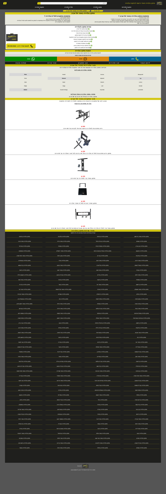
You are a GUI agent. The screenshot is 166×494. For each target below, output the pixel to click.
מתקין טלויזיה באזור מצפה (63, 313)
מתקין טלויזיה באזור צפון (141, 356)
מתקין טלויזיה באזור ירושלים (63, 251)
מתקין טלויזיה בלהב (24, 400)
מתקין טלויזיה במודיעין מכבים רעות (102, 251)
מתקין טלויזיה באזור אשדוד (63, 375)
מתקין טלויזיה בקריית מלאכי (102, 361)
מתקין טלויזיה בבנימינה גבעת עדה (141, 318)
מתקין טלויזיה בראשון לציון (24, 337)
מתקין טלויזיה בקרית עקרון (24, 414)
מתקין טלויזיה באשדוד (141, 279)
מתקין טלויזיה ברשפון (141, 323)
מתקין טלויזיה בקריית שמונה (141, 385)
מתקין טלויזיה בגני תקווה (24, 342)
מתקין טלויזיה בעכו (141, 433)
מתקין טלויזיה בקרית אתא (102, 385)
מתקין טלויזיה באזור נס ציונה (102, 371)
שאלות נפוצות (20, 63)
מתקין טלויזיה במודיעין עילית (63, 361)
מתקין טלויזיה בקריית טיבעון (25, 366)
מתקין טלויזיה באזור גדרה (63, 241)
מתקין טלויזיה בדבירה (24, 284)
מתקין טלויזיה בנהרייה (24, 375)
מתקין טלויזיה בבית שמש (24, 265)
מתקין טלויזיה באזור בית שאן (141, 236)
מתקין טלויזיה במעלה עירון (63, 404)
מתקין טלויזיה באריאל (24, 246)
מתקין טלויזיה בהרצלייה (102, 375)
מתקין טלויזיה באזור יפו (102, 284)
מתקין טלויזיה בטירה (24, 428)
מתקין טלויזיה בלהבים (63, 236)
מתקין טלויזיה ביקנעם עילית (24, 275)
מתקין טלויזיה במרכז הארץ (141, 303)
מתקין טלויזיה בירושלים (102, 294)
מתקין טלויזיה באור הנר (24, 289)
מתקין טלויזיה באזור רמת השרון (24, 255)
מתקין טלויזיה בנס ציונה (63, 385)
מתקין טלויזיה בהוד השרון (63, 332)
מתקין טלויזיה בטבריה (63, 423)
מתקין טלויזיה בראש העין (24, 443)
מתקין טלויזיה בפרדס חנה (102, 337)
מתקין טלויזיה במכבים (24, 438)
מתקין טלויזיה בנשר (63, 284)
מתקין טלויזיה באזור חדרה (63, 308)
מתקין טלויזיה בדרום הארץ (141, 400)
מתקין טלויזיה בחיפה (63, 337)
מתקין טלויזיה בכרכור (63, 279)
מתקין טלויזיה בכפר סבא (24, 279)
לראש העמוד (145, 63)
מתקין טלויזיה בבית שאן (102, 366)
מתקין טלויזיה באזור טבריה (141, 419)
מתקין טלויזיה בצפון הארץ (141, 299)
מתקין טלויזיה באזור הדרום (63, 380)
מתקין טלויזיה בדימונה (141, 361)
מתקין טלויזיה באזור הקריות (24, 294)
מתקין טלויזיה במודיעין (102, 356)
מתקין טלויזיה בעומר (24, 448)
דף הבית (97, 10)
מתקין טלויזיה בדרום (102, 342)
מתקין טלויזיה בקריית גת (63, 351)
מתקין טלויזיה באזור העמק (24, 332)
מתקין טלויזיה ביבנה (103, 428)
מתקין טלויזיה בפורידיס (141, 347)
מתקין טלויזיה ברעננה (102, 279)
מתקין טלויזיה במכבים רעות (63, 428)
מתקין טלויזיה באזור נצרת (141, 308)
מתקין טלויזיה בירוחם (141, 414)
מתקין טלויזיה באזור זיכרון (141, 260)
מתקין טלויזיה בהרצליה (141, 366)
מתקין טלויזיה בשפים (141, 448)
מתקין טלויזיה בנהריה (63, 342)
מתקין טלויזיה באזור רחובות (24, 433)
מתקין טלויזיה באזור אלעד (102, 433)
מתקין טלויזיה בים (141, 337)
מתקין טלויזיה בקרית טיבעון (63, 275)
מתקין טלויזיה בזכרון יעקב (24, 390)
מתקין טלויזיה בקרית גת (102, 419)
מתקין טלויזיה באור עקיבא (141, 332)
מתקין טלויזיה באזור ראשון (63, 318)
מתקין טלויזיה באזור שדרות (24, 409)
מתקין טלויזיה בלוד (102, 400)
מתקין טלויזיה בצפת (102, 423)
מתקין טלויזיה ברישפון (141, 284)
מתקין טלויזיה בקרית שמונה (141, 351)
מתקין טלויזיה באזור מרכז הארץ (141, 375)
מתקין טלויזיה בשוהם (141, 241)
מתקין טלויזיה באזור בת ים (63, 443)
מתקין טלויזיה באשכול (24, 351)
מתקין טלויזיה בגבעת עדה (102, 332)
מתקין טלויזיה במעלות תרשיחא (102, 390)
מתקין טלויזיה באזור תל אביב (102, 443)
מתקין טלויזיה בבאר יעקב (63, 270)
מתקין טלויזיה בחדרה (63, 390)
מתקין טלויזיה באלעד (141, 395)
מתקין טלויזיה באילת (63, 327)
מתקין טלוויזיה (97, 7)
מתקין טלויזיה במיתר (102, 414)
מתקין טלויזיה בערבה (102, 289)
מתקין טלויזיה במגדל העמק (141, 265)
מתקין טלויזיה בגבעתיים (24, 260)
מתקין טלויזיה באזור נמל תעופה (63, 289)
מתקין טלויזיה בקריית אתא (63, 400)
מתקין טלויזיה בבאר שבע (102, 270)
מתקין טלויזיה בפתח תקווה (102, 299)
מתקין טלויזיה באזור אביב (24, 241)
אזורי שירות (52, 63)
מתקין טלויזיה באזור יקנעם (102, 395)
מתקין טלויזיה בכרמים (102, 236)
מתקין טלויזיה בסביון (141, 438)
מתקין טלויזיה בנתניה (102, 404)
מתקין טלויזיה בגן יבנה (141, 409)
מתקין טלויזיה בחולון (141, 294)
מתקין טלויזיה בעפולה (102, 303)
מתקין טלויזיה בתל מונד (24, 361)
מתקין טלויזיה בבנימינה (141, 371)
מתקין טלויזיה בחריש (102, 275)
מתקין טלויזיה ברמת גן (102, 351)
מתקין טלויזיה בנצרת (141, 270)
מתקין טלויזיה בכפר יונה (141, 342)
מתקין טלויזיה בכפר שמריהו (63, 371)
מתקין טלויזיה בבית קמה (141, 404)
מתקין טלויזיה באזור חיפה (141, 423)
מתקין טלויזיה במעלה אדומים (141, 313)
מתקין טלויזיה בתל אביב (102, 265)
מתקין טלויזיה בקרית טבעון (63, 366)
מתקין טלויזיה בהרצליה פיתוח (102, 323)
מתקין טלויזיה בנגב (63, 323)
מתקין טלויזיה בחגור (63, 347)
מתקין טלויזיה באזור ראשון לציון (24, 303)
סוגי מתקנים (83, 63)
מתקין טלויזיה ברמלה (102, 448)
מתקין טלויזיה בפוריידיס (141, 428)
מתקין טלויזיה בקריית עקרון (141, 443)
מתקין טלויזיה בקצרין (24, 385)
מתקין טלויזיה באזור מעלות (102, 347)
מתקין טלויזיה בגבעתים (63, 414)
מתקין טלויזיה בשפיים (63, 294)
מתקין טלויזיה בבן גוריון (141, 246)
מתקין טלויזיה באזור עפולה (102, 318)
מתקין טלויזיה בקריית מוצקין (25, 347)
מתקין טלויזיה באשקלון (24, 404)
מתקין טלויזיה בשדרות (63, 395)
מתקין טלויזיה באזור (63, 356)
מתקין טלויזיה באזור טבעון (63, 265)
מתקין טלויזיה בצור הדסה (63, 438)
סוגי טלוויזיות (114, 63)
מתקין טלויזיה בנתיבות (141, 255)
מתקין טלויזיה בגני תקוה (24, 380)
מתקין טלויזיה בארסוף (102, 313)
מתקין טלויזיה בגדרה (102, 409)
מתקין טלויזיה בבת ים (102, 255)
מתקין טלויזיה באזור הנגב (102, 260)
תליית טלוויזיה (68, 7)
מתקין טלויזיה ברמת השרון (24, 318)
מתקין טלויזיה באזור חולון (141, 275)
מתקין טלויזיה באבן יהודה (63, 255)
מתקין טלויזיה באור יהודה (24, 419)
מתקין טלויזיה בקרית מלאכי (102, 308)
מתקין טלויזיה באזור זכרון (24, 327)
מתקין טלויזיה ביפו (63, 299)
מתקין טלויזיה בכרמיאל (63, 433)
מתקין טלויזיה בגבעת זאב (63, 409)
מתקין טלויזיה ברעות (24, 270)
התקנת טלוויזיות (126, 7)
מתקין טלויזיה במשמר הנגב (63, 419)
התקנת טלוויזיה (39, 7)
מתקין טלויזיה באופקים (24, 251)
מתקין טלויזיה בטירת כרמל (102, 241)
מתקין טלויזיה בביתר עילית (102, 327)
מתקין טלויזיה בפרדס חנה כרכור (102, 380)
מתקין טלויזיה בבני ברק (24, 323)
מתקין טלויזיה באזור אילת (63, 303)
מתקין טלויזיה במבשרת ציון (24, 299)
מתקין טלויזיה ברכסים (24, 236)
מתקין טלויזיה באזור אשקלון (141, 289)
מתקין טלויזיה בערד (63, 260)
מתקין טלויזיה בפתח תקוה (141, 390)
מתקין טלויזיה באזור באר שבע (102, 438)
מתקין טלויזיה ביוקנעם (141, 251)
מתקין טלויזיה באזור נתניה (24, 356)
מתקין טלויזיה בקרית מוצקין (141, 380)
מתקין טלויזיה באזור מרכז (63, 448)
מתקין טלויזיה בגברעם (24, 308)
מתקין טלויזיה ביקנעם (24, 395)
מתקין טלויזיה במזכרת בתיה (102, 246)
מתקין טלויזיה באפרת (63, 246)
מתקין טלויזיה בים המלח (24, 423)
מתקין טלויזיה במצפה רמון (24, 313)
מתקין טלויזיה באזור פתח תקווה (24, 371)
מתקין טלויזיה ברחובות (141, 327)
